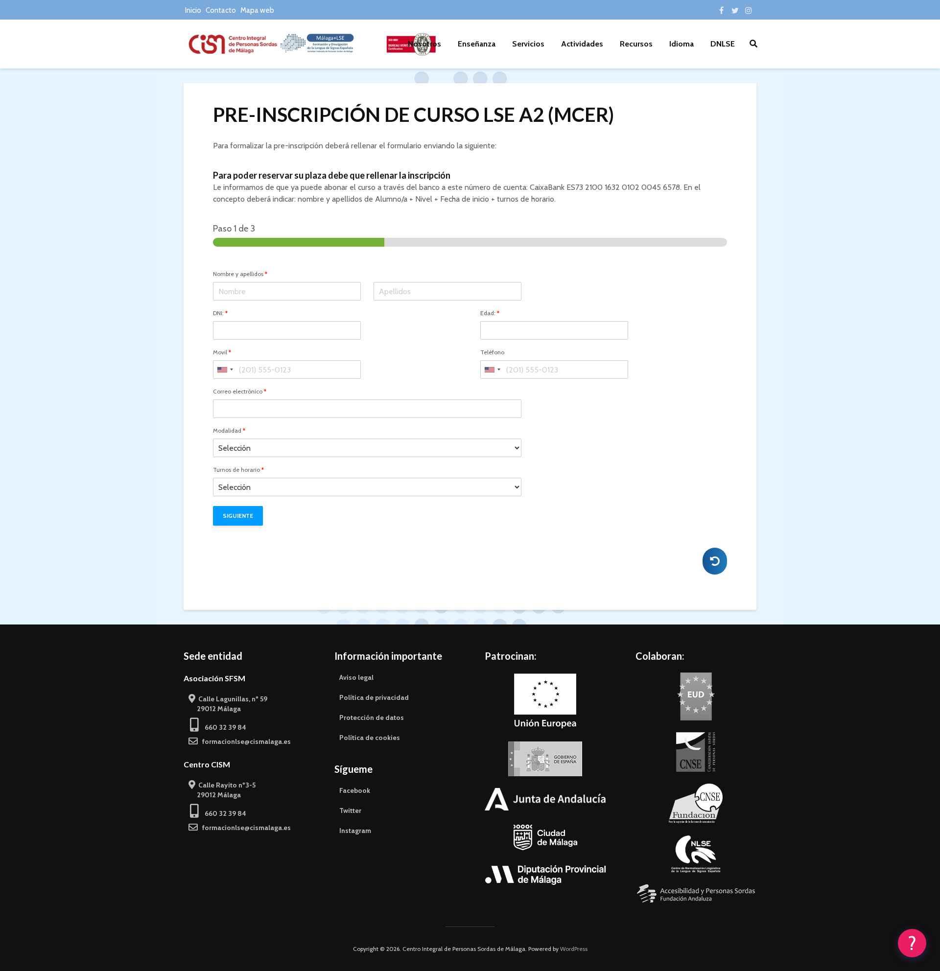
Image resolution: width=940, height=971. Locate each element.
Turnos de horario (238, 470)
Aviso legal (356, 677)
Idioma (681, 43)
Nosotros (424, 43)
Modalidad (229, 431)
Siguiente (238, 515)
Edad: (489, 313)
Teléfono (492, 352)
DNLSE (722, 43)
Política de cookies (369, 737)
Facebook (354, 790)
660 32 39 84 (222, 727)
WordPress (574, 948)
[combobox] (224, 369)
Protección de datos (371, 717)
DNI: (220, 313)
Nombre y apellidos (240, 274)
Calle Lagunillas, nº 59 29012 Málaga (227, 703)
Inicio (193, 10)
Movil (222, 352)
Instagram (355, 830)
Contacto (221, 10)
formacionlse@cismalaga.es (244, 741)
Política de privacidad (374, 697)
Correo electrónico (239, 391)
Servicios (528, 43)
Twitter (350, 810)
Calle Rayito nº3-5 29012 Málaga (222, 790)
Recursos (636, 43)
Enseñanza (476, 43)
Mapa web (257, 10)
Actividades (582, 43)
